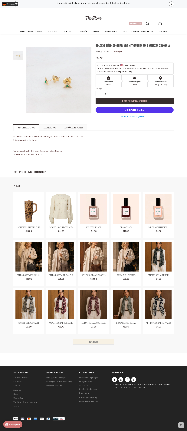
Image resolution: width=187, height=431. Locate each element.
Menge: (99, 89)
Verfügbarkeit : (102, 52)
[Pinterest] (127, 379)
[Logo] (93, 18)
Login (154, 24)
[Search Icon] (147, 23)
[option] (93, 3)
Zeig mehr (93, 341)
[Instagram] (120, 379)
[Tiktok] (133, 379)
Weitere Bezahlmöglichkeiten (134, 116)
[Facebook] (114, 379)
